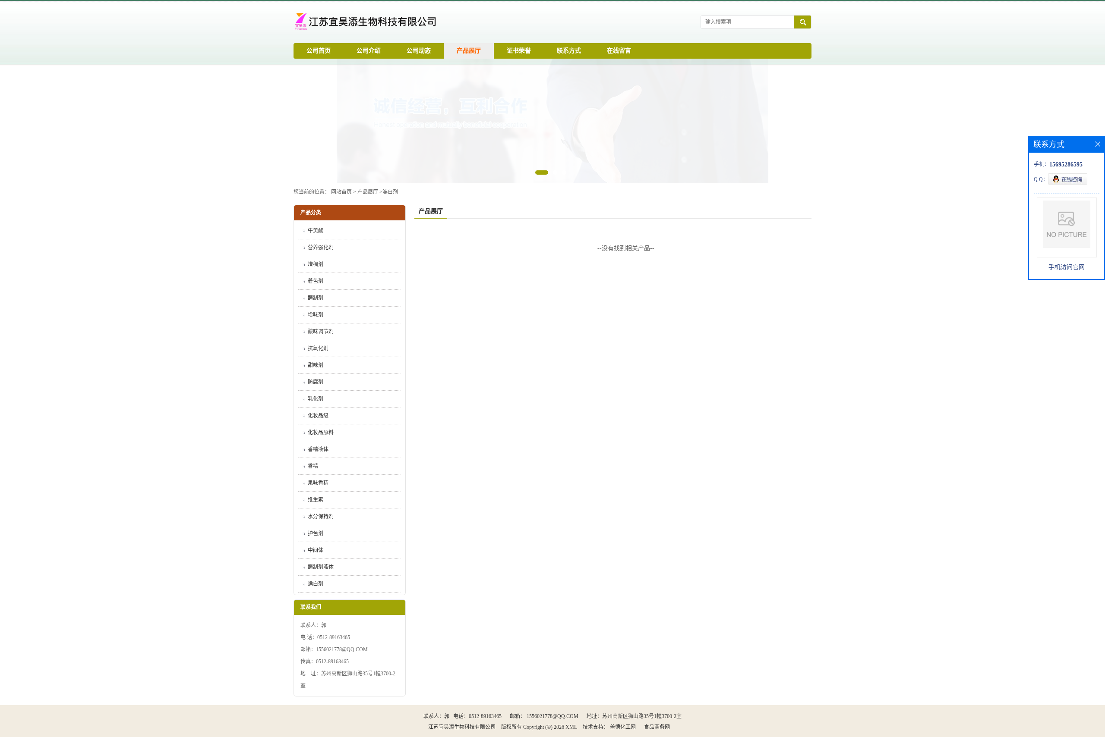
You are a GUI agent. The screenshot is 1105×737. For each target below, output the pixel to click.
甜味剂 (315, 365)
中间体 (315, 550)
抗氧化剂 (318, 348)
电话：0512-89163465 (477, 716)
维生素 (315, 500)
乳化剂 (315, 399)
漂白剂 (390, 192)
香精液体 (318, 449)
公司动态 (419, 50)
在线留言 (619, 50)
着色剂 (315, 281)
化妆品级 (318, 416)
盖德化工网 (623, 727)
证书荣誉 (519, 50)
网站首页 (341, 192)
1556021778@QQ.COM (552, 716)
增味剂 (315, 315)
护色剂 (315, 533)
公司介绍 (369, 50)
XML (571, 727)
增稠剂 (315, 264)
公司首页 (318, 50)
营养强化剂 (321, 248)
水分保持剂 (321, 517)
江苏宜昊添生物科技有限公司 (462, 727)
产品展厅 (469, 50)
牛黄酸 (315, 231)
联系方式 (569, 50)
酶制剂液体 (321, 567)
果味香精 (318, 483)
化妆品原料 (321, 433)
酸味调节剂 (321, 332)
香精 (313, 466)
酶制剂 (315, 298)
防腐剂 (315, 382)
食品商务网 (657, 727)
